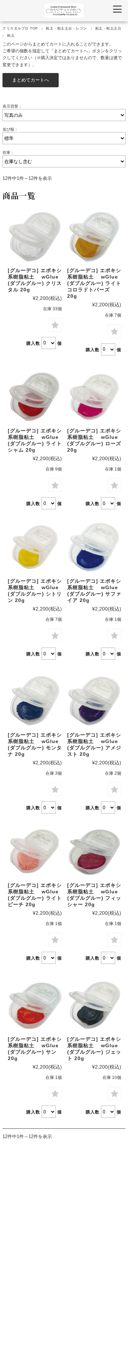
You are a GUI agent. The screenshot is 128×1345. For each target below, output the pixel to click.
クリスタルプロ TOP (20, 28)
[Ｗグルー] (35, 851)
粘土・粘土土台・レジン (66, 28)
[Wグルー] (35, 236)
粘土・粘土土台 (108, 28)
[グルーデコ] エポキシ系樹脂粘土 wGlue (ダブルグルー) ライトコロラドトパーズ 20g (94, 283)
